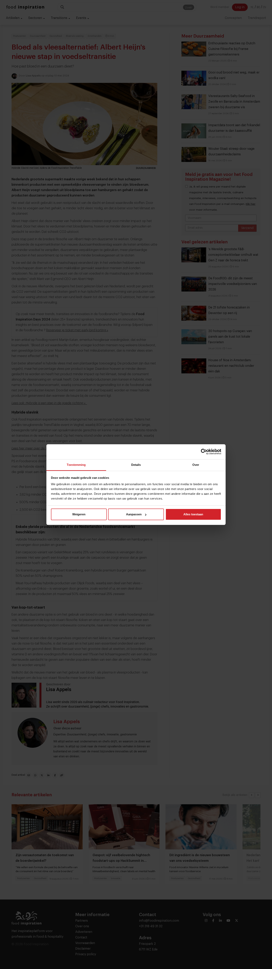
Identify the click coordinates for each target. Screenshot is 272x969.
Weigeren (78, 514)
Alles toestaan (193, 514)
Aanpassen (134, 514)
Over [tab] (195, 464)
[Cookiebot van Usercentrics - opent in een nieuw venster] (203, 452)
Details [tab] (136, 464)
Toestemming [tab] (76, 464)
